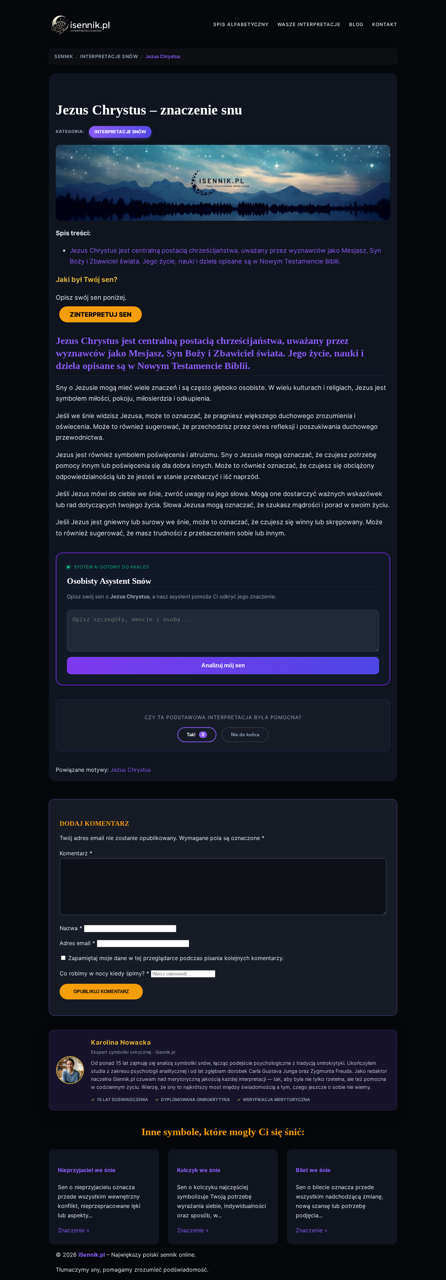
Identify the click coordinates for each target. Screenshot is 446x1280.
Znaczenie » (74, 1230)
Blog (356, 24)
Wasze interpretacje (308, 24)
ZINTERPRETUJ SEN (100, 314)
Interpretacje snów (120, 131)
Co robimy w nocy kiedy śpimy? (104, 973)
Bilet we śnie (313, 1170)
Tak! (195, 734)
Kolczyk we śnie (199, 1170)
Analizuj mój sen (223, 665)
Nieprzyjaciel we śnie (87, 1170)
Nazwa (71, 928)
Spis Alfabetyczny (241, 24)
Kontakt (384, 24)
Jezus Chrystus (130, 769)
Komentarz (76, 853)
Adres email (77, 943)
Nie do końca (245, 734)
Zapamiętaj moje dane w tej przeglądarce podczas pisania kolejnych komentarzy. (176, 958)
